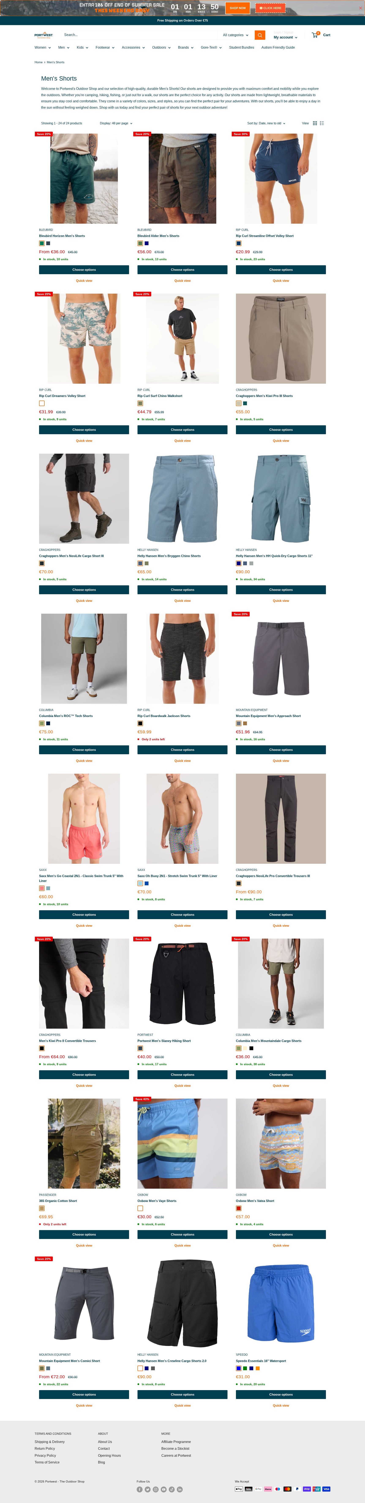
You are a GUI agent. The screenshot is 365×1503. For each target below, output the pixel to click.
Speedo (242, 1354)
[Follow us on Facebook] (140, 1489)
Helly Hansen (148, 550)
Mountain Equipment (252, 710)
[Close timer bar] (360, 8)
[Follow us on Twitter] (148, 1489)
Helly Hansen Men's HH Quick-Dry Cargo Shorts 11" (274, 556)
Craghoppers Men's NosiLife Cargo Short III (71, 556)
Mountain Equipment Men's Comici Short (69, 1361)
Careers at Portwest (176, 1455)
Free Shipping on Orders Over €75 (182, 20)
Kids (80, 47)
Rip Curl (242, 229)
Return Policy (45, 1448)
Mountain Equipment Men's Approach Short (268, 716)
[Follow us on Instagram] (156, 1489)
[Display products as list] (322, 123)
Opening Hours (109, 1455)
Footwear (103, 47)
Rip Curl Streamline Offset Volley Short (265, 236)
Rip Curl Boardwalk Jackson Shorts (164, 716)
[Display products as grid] (315, 123)
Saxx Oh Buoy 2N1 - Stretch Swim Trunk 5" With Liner (177, 876)
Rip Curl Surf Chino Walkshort (160, 396)
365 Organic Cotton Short (58, 1201)
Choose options (84, 269)
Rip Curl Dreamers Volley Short (62, 396)
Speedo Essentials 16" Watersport (261, 1361)
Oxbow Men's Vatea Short (255, 1201)
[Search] (260, 35)
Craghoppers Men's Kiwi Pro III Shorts (264, 396)
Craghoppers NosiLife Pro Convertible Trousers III (273, 876)
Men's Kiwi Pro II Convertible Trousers (67, 1041)
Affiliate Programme (176, 1442)
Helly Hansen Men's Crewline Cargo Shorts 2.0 (172, 1361)
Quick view (84, 280)
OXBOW (143, 1194)
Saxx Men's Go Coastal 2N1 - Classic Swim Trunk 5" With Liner (81, 878)
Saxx (43, 870)
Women (40, 47)
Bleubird (46, 229)
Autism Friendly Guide (278, 47)
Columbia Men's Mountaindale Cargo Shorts (268, 1041)
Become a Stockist (175, 1448)
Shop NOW (238, 8)
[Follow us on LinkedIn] (180, 1489)
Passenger (47, 1194)
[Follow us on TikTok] (172, 1489)
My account (284, 37)
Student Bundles (241, 47)
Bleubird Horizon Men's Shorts (62, 236)
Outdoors (159, 47)
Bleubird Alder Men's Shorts (158, 236)
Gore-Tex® (209, 47)
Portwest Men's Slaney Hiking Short (164, 1041)
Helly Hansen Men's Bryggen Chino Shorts (169, 556)
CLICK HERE (272, 8)
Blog (101, 1462)
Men (61, 47)
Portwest (145, 1034)
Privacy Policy (45, 1455)
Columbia (46, 710)
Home (39, 62)
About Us (105, 1442)
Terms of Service (47, 1462)
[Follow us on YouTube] (164, 1489)
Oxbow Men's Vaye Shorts (157, 1201)
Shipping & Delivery (50, 1442)
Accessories (131, 47)
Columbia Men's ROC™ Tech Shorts (66, 716)
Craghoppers (246, 389)
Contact (104, 1448)
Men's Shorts (55, 62)
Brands (183, 47)
